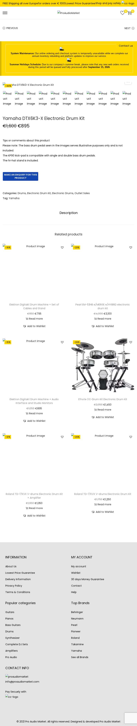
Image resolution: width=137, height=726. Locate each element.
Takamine (77, 644)
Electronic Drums (62, 193)
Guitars (9, 612)
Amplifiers (11, 651)
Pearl (74, 625)
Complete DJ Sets (16, 644)
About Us (10, 566)
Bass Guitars (13, 625)
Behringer (77, 612)
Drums (22, 193)
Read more (36, 318)
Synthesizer (12, 638)
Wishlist (75, 573)
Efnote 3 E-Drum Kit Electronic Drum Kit (102, 399)
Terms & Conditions (17, 592)
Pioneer (75, 631)
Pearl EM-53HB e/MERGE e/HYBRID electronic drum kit (102, 306)
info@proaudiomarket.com (22, 681)
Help (74, 592)
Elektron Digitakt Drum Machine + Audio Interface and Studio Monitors (34, 401)
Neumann (77, 618)
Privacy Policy (13, 585)
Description (69, 213)
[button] (62, 247)
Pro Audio (11, 657)
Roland (75, 638)
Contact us (126, 46)
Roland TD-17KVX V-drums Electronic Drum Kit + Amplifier (34, 496)
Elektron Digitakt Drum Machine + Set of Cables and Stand (34, 306)
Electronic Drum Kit (39, 193)
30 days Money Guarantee (87, 579)
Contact (76, 585)
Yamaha (14, 198)
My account (78, 566)
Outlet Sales (82, 193)
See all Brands (79, 657)
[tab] (69, 212)
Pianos (9, 618)
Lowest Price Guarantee (80, 3)
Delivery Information (18, 579)
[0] (122, 13)
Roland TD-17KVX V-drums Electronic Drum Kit (102, 494)
